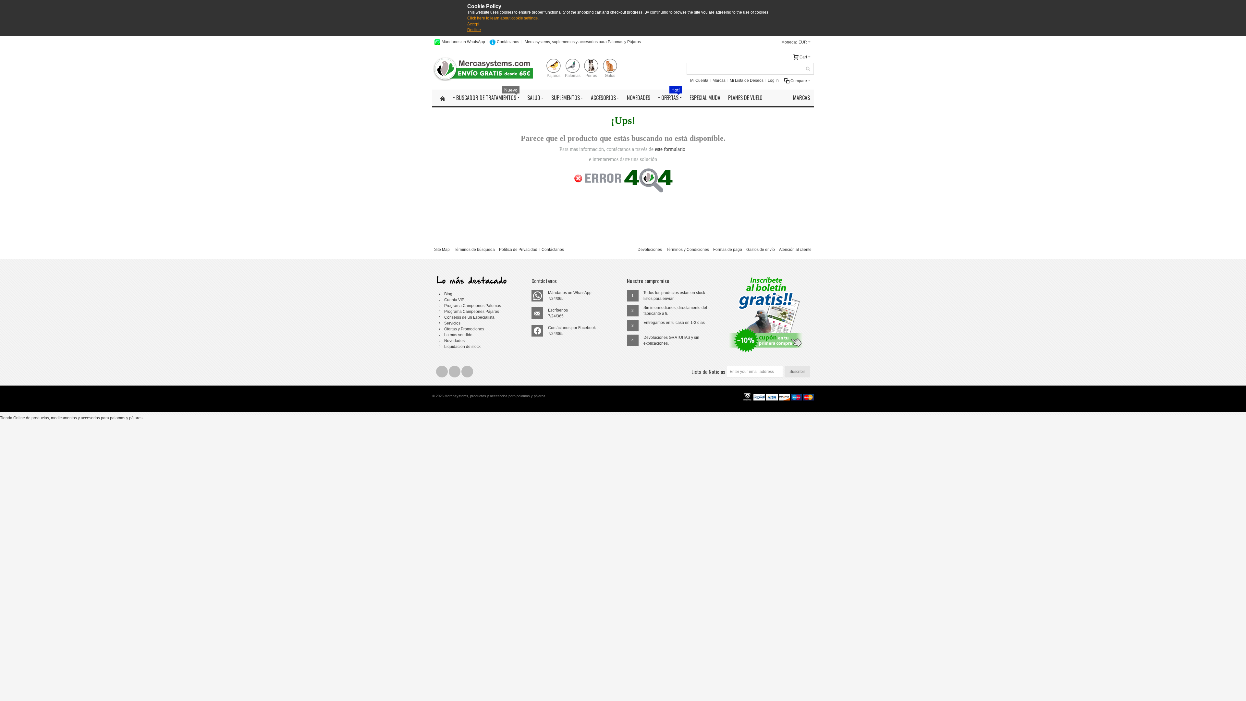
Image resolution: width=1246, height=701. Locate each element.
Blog (448, 294)
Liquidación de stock (462, 346)
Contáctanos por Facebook (572, 328)
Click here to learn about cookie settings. (503, 18)
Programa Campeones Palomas (472, 305)
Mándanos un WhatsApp (463, 42)
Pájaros (553, 75)
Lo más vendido (458, 335)
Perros (591, 75)
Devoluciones (650, 249)
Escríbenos (558, 310)
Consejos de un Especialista (469, 317)
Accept (473, 24)
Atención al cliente (795, 249)
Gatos (610, 75)
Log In (773, 80)
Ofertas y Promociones (464, 329)
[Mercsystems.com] (484, 69)
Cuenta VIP (454, 300)
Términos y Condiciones (687, 249)
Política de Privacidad (518, 249)
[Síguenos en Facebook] (442, 371)
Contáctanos (508, 42)
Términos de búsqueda (474, 249)
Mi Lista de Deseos (746, 80)
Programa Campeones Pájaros (471, 311)
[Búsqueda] (807, 68)
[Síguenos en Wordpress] (467, 371)
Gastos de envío (760, 249)
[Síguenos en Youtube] (455, 371)
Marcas (719, 80)
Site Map (442, 249)
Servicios (452, 323)
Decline (474, 30)
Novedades (454, 340)
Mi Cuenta (699, 80)
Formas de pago (727, 249)
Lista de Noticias (708, 371)
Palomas (572, 75)
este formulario (670, 149)
